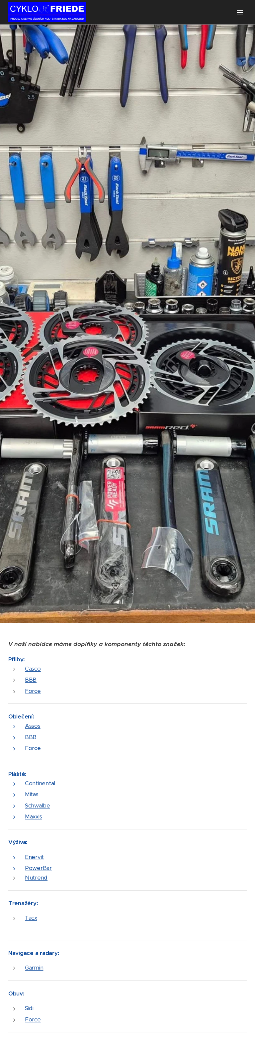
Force (33, 691)
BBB (31, 679)
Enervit (34, 857)
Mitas (32, 794)
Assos (33, 725)
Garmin (34, 967)
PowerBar (38, 868)
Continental (40, 783)
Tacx (31, 917)
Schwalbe (37, 805)
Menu (240, 12)
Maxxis (33, 816)
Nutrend (36, 877)
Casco (33, 668)
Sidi (29, 1008)
